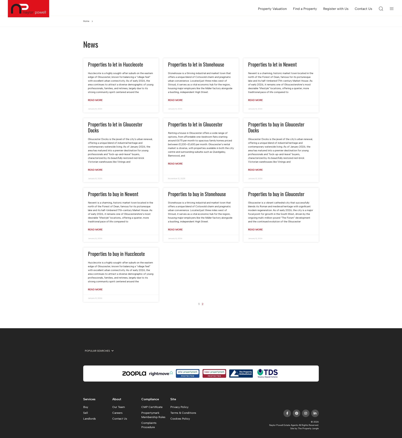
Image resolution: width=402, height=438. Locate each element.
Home (86, 21)
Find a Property (305, 9)
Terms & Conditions (183, 413)
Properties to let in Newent (272, 64)
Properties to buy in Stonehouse (197, 194)
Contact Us (363, 9)
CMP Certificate (152, 407)
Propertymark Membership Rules (153, 415)
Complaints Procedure (148, 425)
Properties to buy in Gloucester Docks (276, 127)
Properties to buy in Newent (113, 194)
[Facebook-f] (287, 413)
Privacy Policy (179, 407)
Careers (117, 413)
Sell (85, 413)
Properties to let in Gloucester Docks (115, 127)
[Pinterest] (296, 413)
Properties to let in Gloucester (195, 124)
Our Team (118, 407)
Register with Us (335, 9)
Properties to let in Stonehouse (196, 64)
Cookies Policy (180, 418)
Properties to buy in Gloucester (276, 194)
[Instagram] (306, 413)
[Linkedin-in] (315, 413)
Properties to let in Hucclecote (115, 64)
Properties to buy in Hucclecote (116, 253)
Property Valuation (272, 9)
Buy (85, 407)
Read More (95, 100)
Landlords (89, 418)
